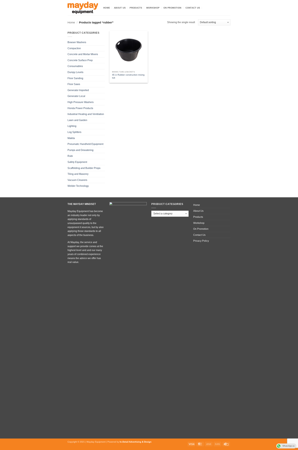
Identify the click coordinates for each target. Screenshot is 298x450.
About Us (120, 8)
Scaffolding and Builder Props (84, 168)
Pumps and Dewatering (80, 150)
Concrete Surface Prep (80, 60)
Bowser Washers (77, 42)
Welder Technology (78, 186)
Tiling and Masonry (78, 174)
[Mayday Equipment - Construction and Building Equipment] (83, 8)
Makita (71, 138)
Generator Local (76, 96)
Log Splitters (74, 132)
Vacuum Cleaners (77, 180)
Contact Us (192, 8)
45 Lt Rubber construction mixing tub (128, 76)
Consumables (75, 66)
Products (136, 8)
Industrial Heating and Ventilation (86, 114)
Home (106, 8)
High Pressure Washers (81, 102)
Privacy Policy (201, 241)
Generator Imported (78, 90)
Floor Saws (74, 84)
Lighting (72, 126)
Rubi (70, 156)
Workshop (152, 8)
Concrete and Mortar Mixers (83, 54)
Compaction (74, 48)
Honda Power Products (80, 108)
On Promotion (172, 8)
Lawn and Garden (77, 120)
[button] (205, 8)
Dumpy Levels (75, 72)
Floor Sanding (75, 78)
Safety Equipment (77, 162)
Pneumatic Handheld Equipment (85, 144)
